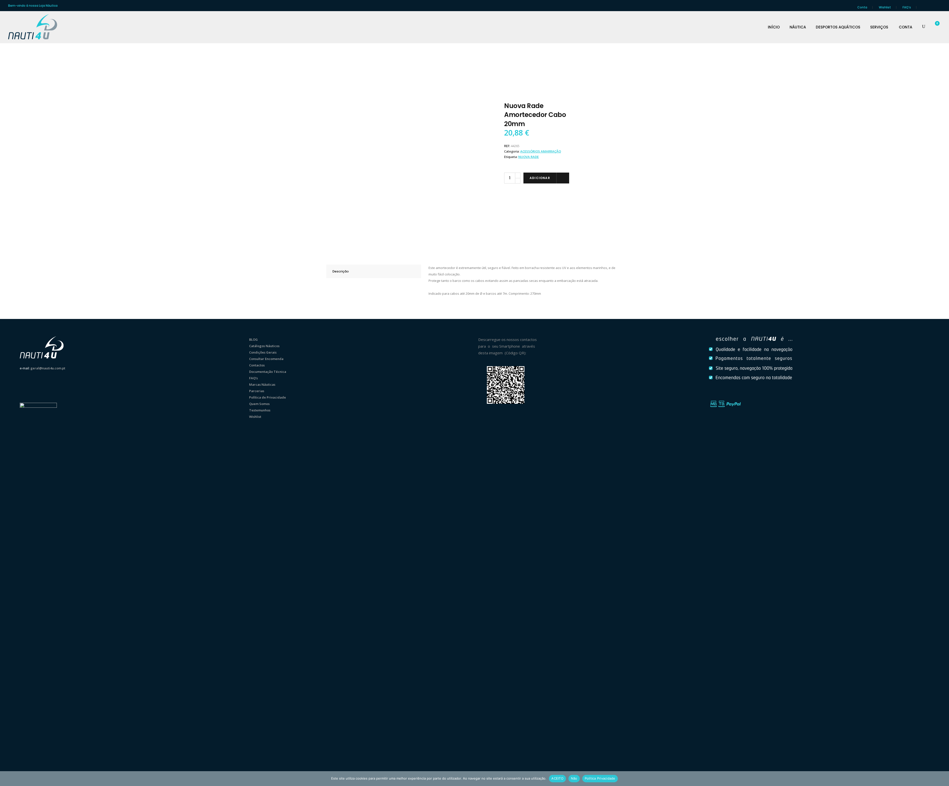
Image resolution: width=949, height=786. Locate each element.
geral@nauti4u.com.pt (47, 368)
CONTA (905, 27)
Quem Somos (259, 404)
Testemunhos (259, 410)
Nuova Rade (528, 157)
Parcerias (256, 391)
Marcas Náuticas (262, 384)
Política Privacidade (600, 778)
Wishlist (885, 7)
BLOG (253, 339)
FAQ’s (907, 7)
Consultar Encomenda (266, 359)
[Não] (942, 778)
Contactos (257, 365)
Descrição (340, 271)
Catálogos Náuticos (264, 346)
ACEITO (557, 778)
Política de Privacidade (267, 397)
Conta (862, 7)
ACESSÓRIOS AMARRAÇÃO (540, 151)
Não (574, 778)
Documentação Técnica (267, 371)
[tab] (373, 271)
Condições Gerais (263, 352)
